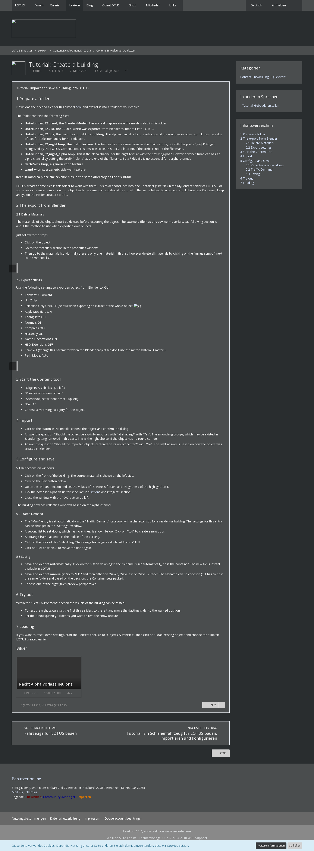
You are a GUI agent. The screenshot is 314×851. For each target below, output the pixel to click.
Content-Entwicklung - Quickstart (263, 77)
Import (246, 156)
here (79, 107)
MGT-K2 (17, 792)
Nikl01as (31, 792)
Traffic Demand (259, 169)
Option (94, 492)
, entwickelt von (157, 831)
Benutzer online (26, 778)
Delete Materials (260, 143)
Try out (246, 178)
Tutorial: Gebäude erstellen (260, 105)
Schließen (295, 845)
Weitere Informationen (271, 845)
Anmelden (279, 5)
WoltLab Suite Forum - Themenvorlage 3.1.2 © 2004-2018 (157, 838)
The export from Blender (258, 138)
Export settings (258, 147)
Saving (253, 174)
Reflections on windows (265, 165)
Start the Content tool (256, 152)
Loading (247, 183)
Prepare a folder (252, 134)
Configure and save (255, 161)
